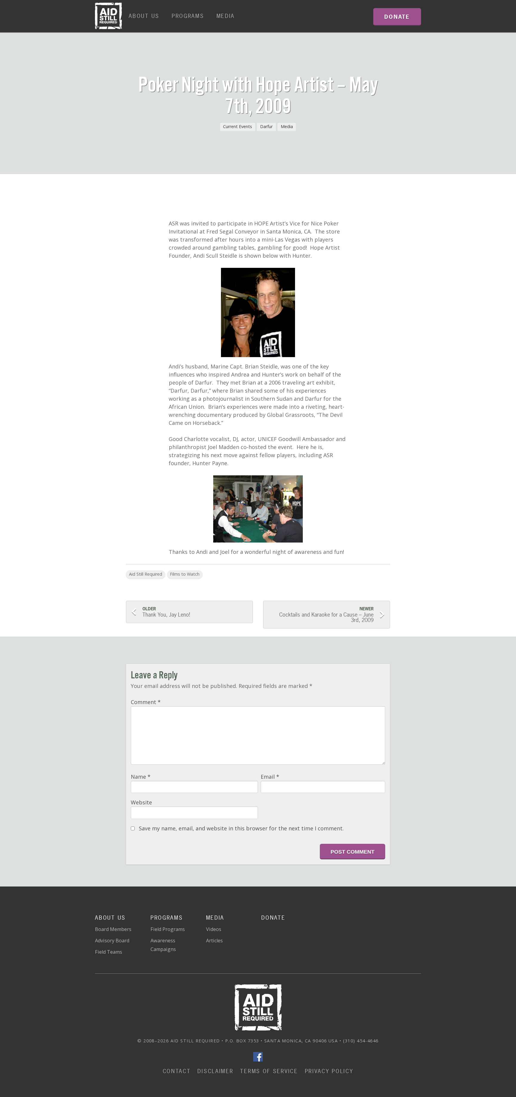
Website (141, 802)
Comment (146, 702)
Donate (273, 917)
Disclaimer (215, 1071)
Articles (214, 940)
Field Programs (167, 929)
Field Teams (108, 952)
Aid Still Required (145, 574)
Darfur (266, 126)
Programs (188, 16)
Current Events (237, 126)
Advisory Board (112, 940)
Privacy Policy (329, 1071)
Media (225, 16)
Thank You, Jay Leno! (166, 612)
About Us (144, 16)
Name (140, 776)
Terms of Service (269, 1071)
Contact (177, 1071)
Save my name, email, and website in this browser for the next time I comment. (241, 828)
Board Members (113, 929)
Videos (213, 929)
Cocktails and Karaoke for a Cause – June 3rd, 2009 (326, 615)
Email (270, 776)
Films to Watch (184, 574)
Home (108, 16)
